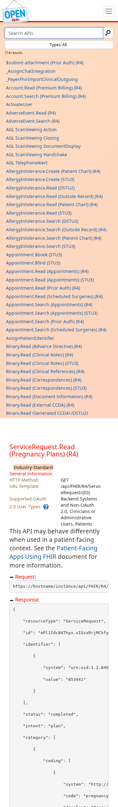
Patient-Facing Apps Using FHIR (53, 552)
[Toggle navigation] (109, 11)
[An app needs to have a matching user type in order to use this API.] (46, 507)
